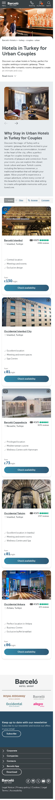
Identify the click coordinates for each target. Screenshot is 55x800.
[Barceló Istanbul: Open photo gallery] (48, 216)
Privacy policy (23, 795)
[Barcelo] (39, 704)
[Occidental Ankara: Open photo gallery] (48, 580)
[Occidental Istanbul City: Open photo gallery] (48, 307)
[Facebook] (28, 788)
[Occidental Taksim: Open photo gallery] (48, 489)
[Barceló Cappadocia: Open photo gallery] (48, 398)
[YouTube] (43, 788)
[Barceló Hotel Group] (13, 4)
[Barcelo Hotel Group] (8, 788)
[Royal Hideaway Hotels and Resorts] (14, 704)
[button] (4, 4)
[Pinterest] (48, 788)
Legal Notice (8, 795)
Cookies (36, 795)
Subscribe (11, 741)
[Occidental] (14, 712)
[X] (38, 788)
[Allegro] (38, 712)
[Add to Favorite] (5, 216)
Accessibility (16, 798)
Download (12, 779)
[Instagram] (33, 788)
